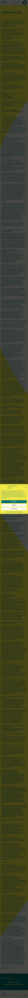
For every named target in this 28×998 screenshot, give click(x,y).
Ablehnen (14, 505)
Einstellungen (14, 508)
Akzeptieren (14, 501)
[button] (26, 487)
